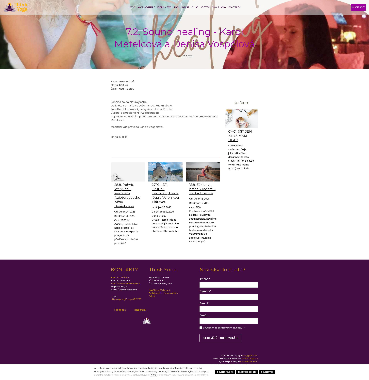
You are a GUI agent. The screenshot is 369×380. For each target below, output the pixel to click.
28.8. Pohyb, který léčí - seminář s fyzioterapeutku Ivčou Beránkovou (127, 195)
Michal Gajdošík (250, 358)
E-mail (204, 303)
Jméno (204, 279)
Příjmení (205, 291)
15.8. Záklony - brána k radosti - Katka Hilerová (202, 189)
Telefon (204, 315)
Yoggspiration (250, 355)
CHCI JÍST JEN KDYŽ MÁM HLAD (240, 135)
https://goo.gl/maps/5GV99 (126, 299)
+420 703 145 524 (120, 277)
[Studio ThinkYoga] (15, 7)
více (153, 374)
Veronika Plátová (249, 361)
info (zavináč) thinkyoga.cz (125, 283)
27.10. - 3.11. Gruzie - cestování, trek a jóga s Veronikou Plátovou (165, 193)
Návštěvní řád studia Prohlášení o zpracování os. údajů (163, 293)
